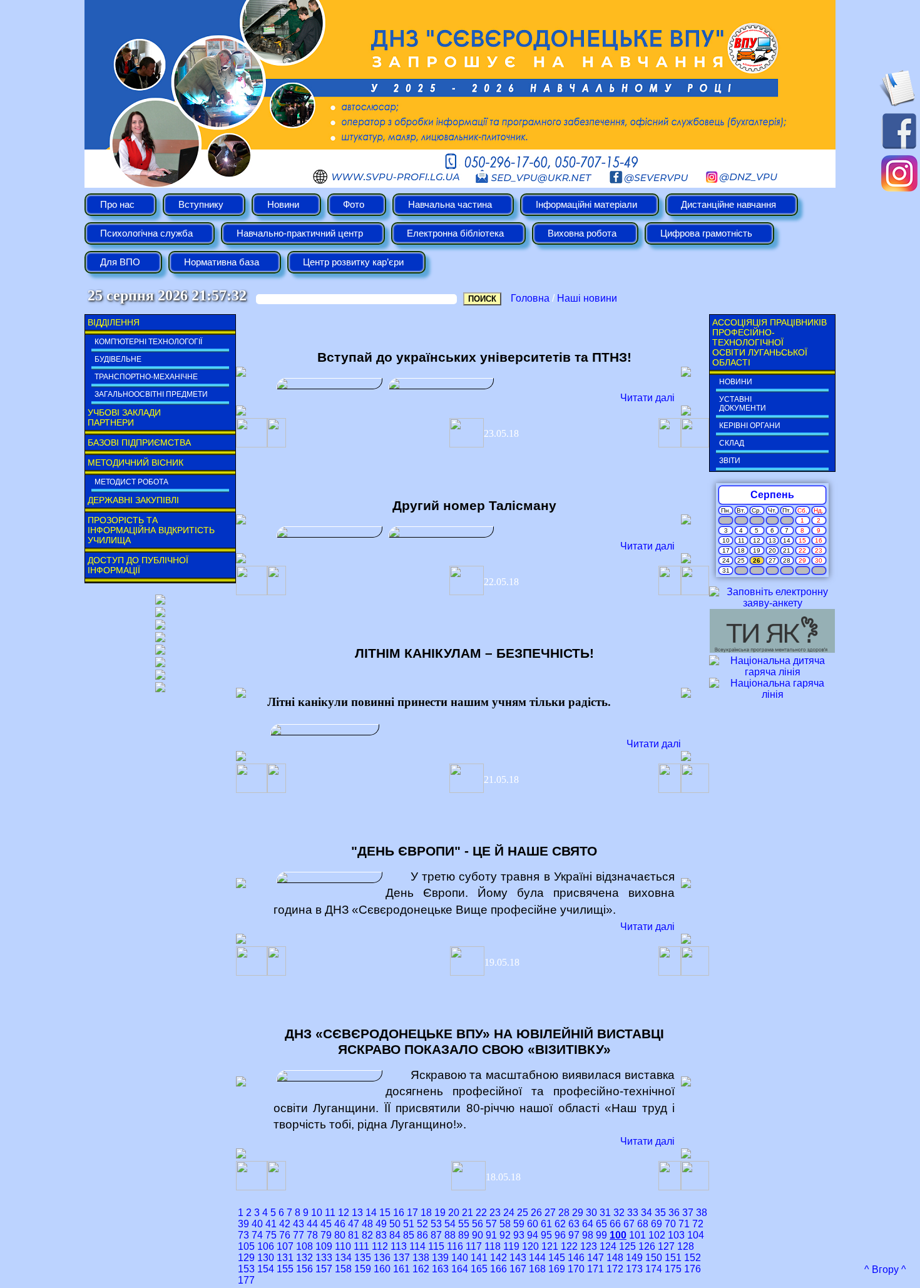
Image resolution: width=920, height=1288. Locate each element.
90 (477, 1235)
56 (477, 1224)
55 (463, 1224)
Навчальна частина (450, 205)
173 (634, 1269)
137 (401, 1257)
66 (615, 1224)
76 (284, 1235)
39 (243, 1224)
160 (382, 1269)
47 (353, 1224)
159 (362, 1269)
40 (257, 1224)
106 (265, 1246)
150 (653, 1257)
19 (440, 1212)
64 (587, 1224)
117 (474, 1246)
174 (653, 1269)
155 (285, 1269)
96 (560, 1235)
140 (459, 1257)
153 (246, 1269)
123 (588, 1246)
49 (381, 1224)
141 (479, 1257)
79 (326, 1235)
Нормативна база (221, 262)
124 (608, 1246)
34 (646, 1212)
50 (395, 1224)
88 (450, 1235)
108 (304, 1246)
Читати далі (647, 397)
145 (556, 1257)
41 (271, 1224)
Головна (530, 298)
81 (353, 1235)
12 (343, 1212)
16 (398, 1212)
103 (676, 1235)
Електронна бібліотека (455, 233)
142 (498, 1257)
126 (646, 1246)
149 (634, 1257)
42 (284, 1224)
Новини (283, 205)
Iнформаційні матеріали (586, 205)
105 (246, 1246)
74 (257, 1235)
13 (357, 1212)
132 (304, 1257)
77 (298, 1235)
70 (670, 1224)
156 (304, 1269)
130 (265, 1257)
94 (532, 1235)
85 (408, 1235)
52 (422, 1224)
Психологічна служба (146, 233)
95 (546, 1235)
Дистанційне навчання (728, 205)
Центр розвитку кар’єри (353, 262)
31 (605, 1212)
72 (697, 1224)
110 (343, 1246)
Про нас (117, 205)
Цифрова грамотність (706, 233)
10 (316, 1212)
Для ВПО (120, 262)
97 (574, 1235)
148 (614, 1257)
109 (323, 1246)
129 (246, 1257)
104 (695, 1235)
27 (550, 1212)
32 (619, 1212)
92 (505, 1235)
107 (285, 1246)
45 (326, 1224)
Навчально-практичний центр (300, 233)
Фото (353, 205)
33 (632, 1212)
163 (440, 1269)
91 (491, 1235)
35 (660, 1212)
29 (577, 1212)
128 (685, 1246)
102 (656, 1235)
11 (330, 1212)
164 (459, 1269)
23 (495, 1212)
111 (361, 1246)
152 (692, 1257)
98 (587, 1235)
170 (576, 1269)
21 (467, 1212)
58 (505, 1224)
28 (564, 1212)
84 (395, 1235)
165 (479, 1269)
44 (312, 1224)
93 (518, 1235)
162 (420, 1269)
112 (380, 1246)
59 (518, 1224)
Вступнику (200, 205)
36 (674, 1212)
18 (426, 1212)
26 (536, 1212)
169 (556, 1269)
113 (399, 1246)
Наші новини (587, 298)
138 (420, 1257)
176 (692, 1269)
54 (450, 1224)
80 (339, 1235)
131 (285, 1257)
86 (422, 1235)
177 (246, 1280)
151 (673, 1257)
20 (453, 1212)
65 (601, 1224)
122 (569, 1246)
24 (508, 1212)
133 (323, 1257)
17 (412, 1212)
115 (436, 1246)
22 (481, 1212)
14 (371, 1212)
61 (546, 1224)
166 (498, 1269)
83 (381, 1235)
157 (323, 1269)
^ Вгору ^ (885, 1269)
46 (339, 1224)
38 (701, 1212)
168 (537, 1269)
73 (243, 1235)
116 (455, 1246)
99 (601, 1235)
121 (549, 1246)
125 (627, 1246)
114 (417, 1246)
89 (463, 1235)
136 (382, 1257)
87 (436, 1235)
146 (576, 1257)
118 (492, 1246)
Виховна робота (582, 233)
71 (684, 1224)
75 (271, 1235)
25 (522, 1212)
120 (530, 1246)
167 (517, 1269)
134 (343, 1257)
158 (343, 1269)
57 (491, 1224)
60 (532, 1224)
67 (629, 1224)
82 (367, 1235)
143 (517, 1257)
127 (666, 1246)
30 (591, 1212)
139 (440, 1257)
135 (362, 1257)
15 (385, 1212)
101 (637, 1235)
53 (436, 1224)
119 (511, 1246)
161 (401, 1269)
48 (367, 1224)
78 (312, 1235)
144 (537, 1257)
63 (574, 1224)
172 (614, 1269)
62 (560, 1224)
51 (408, 1224)
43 (298, 1224)
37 (687, 1212)
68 (642, 1224)
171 (595, 1269)
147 (595, 1257)
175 (673, 1269)
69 (656, 1224)
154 (265, 1269)
